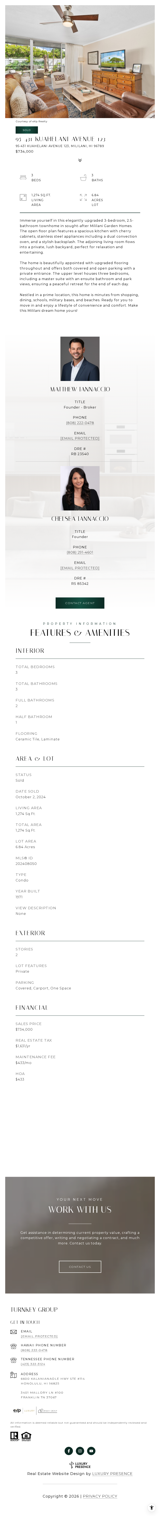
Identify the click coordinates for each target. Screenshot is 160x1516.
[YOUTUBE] (91, 1451)
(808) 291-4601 (80, 552)
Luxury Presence (112, 1473)
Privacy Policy (100, 1496)
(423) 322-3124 (33, 1364)
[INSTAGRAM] (80, 1451)
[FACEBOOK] (69, 1451)
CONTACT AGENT (80, 603)
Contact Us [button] (80, 1267)
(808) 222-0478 (80, 423)
